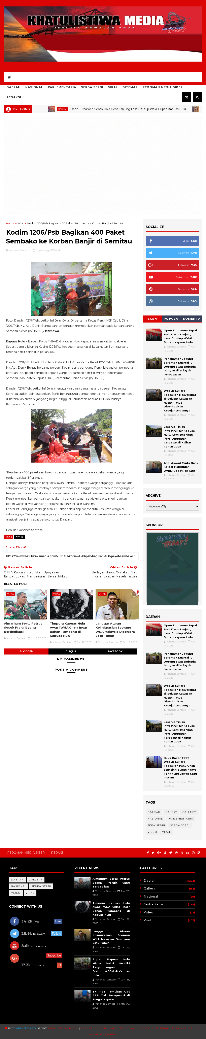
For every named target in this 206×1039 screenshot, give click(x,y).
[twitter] (153, 853)
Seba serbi (156, 825)
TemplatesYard (24, 1028)
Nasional (34, 87)
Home (10, 223)
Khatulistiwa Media (63, 1028)
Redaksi (13, 97)
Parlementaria (62, 87)
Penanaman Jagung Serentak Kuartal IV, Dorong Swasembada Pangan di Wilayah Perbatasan (180, 366)
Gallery (189, 811)
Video (152, 831)
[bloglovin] (170, 853)
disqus (71, 651)
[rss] (182, 853)
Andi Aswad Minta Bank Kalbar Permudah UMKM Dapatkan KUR (181, 466)
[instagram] (193, 853)
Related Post (16, 584)
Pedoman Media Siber (163, 87)
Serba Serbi (92, 87)
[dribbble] (176, 853)
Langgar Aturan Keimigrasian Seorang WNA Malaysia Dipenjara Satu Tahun (115, 630)
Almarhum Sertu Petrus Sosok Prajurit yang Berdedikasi (23, 628)
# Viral (20, 536)
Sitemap (130, 87)
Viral (113, 87)
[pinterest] (165, 853)
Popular (172, 319)
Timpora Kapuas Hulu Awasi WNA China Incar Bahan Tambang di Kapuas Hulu (68, 630)
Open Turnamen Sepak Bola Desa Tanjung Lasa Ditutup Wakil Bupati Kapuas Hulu (103, 109)
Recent (152, 319)
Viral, (57, 250)
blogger (26, 651)
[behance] (187, 853)
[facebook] (148, 853)
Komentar (192, 319)
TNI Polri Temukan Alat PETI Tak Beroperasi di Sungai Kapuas (111, 995)
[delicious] (199, 853)
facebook (115, 651)
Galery (171, 811)
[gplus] (159, 853)
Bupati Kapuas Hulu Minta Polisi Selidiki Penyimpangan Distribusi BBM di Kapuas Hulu (111, 967)
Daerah (13, 87)
